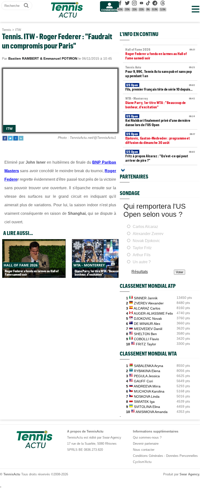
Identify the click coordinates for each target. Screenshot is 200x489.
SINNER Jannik (146, 298)
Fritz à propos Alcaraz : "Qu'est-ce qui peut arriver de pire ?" (160, 156)
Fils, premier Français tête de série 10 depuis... (160, 87)
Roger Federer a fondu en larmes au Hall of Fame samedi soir (160, 53)
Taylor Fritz (142, 248)
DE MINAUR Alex (147, 324)
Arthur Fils (141, 255)
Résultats (139, 272)
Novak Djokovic (146, 241)
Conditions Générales (148, 456)
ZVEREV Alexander (149, 303)
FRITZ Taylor (146, 344)
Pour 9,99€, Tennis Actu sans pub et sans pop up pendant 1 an (160, 71)
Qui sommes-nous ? (147, 437)
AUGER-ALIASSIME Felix (153, 313)
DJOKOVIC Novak (148, 318)
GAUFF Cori (143, 381)
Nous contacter (143, 449)
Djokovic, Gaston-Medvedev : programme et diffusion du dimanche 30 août (160, 138)
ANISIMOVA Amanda (152, 412)
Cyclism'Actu (142, 462)
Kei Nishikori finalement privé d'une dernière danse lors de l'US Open (160, 120)
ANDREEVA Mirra (147, 386)
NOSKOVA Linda (147, 396)
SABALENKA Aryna (148, 366)
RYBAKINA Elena (147, 371)
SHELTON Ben (145, 334)
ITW (18, 30)
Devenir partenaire (146, 443)
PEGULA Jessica (147, 376)
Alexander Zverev (148, 234)
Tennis (6, 30)
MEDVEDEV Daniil (148, 329)
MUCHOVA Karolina (149, 391)
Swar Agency (189, 474)
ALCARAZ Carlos (147, 308)
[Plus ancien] (122, 170)
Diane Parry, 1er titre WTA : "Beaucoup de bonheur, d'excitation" (160, 102)
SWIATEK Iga (144, 402)
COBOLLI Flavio (146, 339)
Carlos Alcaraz (145, 227)
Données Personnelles (182, 456)
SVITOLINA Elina (147, 407)
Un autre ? (142, 262)
